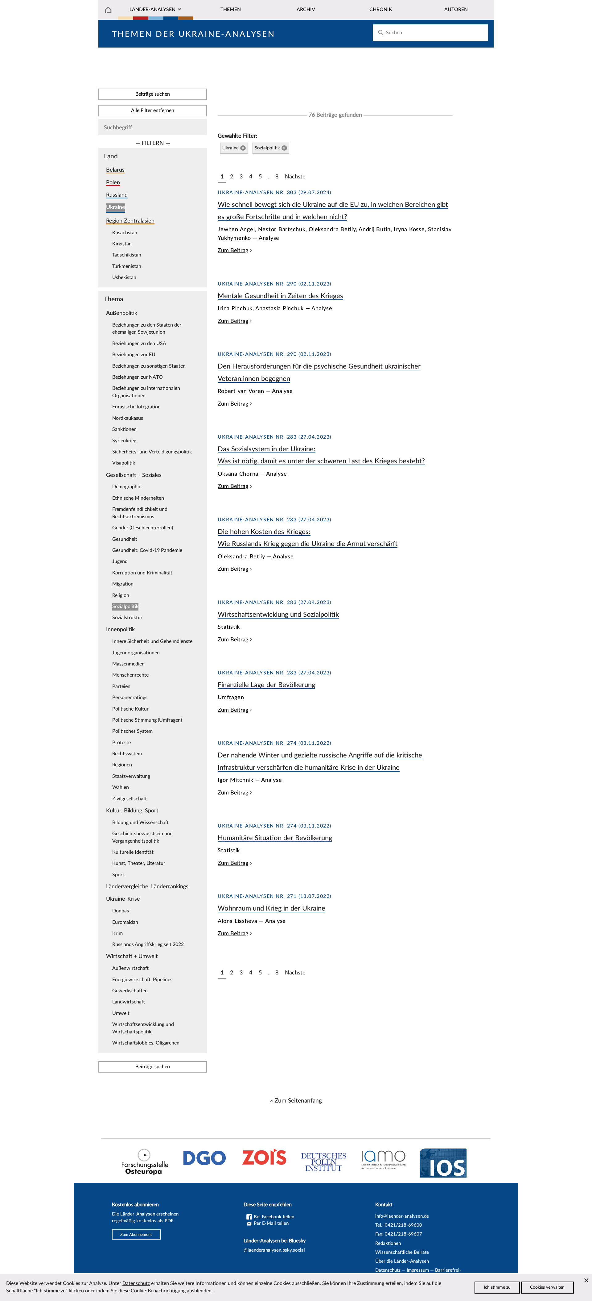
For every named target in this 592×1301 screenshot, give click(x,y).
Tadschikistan (126, 254)
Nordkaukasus (127, 418)
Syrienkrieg (124, 440)
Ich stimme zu (497, 1287)
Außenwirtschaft (130, 968)
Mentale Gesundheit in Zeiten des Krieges (280, 296)
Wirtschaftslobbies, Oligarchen (145, 1042)
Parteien (121, 686)
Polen (113, 182)
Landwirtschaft (128, 1001)
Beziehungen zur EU (133, 354)
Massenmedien (128, 663)
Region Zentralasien (130, 220)
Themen (230, 9)
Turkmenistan (126, 266)
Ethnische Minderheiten (138, 498)
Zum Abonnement (136, 1234)
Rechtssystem (127, 753)
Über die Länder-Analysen (402, 1261)
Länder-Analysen (152, 9)
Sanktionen (124, 429)
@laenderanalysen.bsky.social (274, 1250)
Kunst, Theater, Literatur (138, 863)
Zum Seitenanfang (298, 1101)
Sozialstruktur (127, 617)
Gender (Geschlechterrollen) (142, 527)
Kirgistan (122, 243)
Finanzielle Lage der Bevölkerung (266, 685)
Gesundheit (124, 539)
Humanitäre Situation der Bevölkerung (275, 838)
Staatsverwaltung (131, 776)
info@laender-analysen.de (402, 1216)
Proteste (121, 742)
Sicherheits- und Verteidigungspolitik (152, 451)
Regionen (122, 764)
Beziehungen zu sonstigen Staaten (149, 366)
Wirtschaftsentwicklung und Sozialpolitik (278, 614)
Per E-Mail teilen (271, 1223)
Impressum (418, 1270)
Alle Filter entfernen (152, 110)
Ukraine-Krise (123, 899)
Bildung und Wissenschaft (140, 822)
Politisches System (132, 731)
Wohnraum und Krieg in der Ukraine (271, 908)
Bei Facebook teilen (273, 1217)
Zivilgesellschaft (129, 798)
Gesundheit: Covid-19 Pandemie (147, 550)
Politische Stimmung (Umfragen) (147, 720)
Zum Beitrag (233, 250)
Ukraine (115, 207)
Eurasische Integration (136, 406)
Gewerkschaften (130, 990)
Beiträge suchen (152, 94)
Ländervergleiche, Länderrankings (147, 886)
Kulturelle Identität (133, 852)
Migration (123, 584)
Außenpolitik (121, 313)
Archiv (306, 9)
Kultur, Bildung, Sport (132, 810)
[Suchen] (380, 32)
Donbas (120, 910)
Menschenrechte (130, 675)
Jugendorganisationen (136, 652)
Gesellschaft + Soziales (134, 475)
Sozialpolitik (125, 606)
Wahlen (120, 787)
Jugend (120, 561)
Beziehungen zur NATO (137, 377)
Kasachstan (124, 232)
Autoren (456, 9)
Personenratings (129, 697)
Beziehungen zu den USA (139, 343)
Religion (120, 595)
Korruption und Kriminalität (142, 572)
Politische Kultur (130, 709)
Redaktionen (388, 1243)
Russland (117, 195)
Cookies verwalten (547, 1287)
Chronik (380, 9)
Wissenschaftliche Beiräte (402, 1252)
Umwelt (121, 1013)
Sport (118, 874)
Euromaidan (125, 922)
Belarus (115, 170)
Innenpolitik (120, 629)
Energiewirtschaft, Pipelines (142, 979)
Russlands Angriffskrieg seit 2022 (148, 944)
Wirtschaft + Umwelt (132, 956)
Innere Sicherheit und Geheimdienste (152, 641)
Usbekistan (124, 277)
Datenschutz (388, 1270)
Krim (117, 933)
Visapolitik (123, 463)
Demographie (126, 486)
